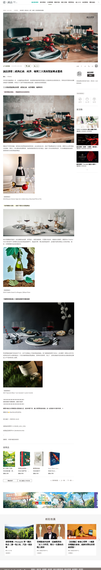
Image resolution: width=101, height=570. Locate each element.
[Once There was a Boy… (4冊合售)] (53, 459)
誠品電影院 (75, 569)
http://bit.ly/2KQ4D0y (15, 412)
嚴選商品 (71, 2)
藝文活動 (64, 2)
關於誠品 (92, 2)
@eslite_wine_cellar (20, 426)
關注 (90, 75)
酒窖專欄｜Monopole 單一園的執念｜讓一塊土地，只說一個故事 (19, 544)
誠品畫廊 (44, 569)
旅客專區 (81, 569)
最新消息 (57, 2)
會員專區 (85, 2)
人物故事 (39, 553)
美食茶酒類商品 (80, 93)
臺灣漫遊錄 (36, 468)
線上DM (78, 2)
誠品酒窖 (90, 72)
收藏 (28, 66)
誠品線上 (33, 569)
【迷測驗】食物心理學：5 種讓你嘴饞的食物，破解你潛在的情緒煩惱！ (81, 544)
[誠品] (10, 2)
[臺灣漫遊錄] (38, 459)
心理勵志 (70, 553)
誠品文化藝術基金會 (58, 569)
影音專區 (43, 2)
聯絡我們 (10, 480)
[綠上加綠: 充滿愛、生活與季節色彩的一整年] (8, 459)
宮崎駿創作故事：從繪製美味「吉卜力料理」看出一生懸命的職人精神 (50, 544)
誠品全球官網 (67, 569)
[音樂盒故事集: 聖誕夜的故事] (23, 459)
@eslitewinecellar (19, 430)
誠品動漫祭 (35, 2)
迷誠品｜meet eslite (7, 10)
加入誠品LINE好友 (24, 480)
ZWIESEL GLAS (14, 419)
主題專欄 (50, 2)
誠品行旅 (39, 569)
